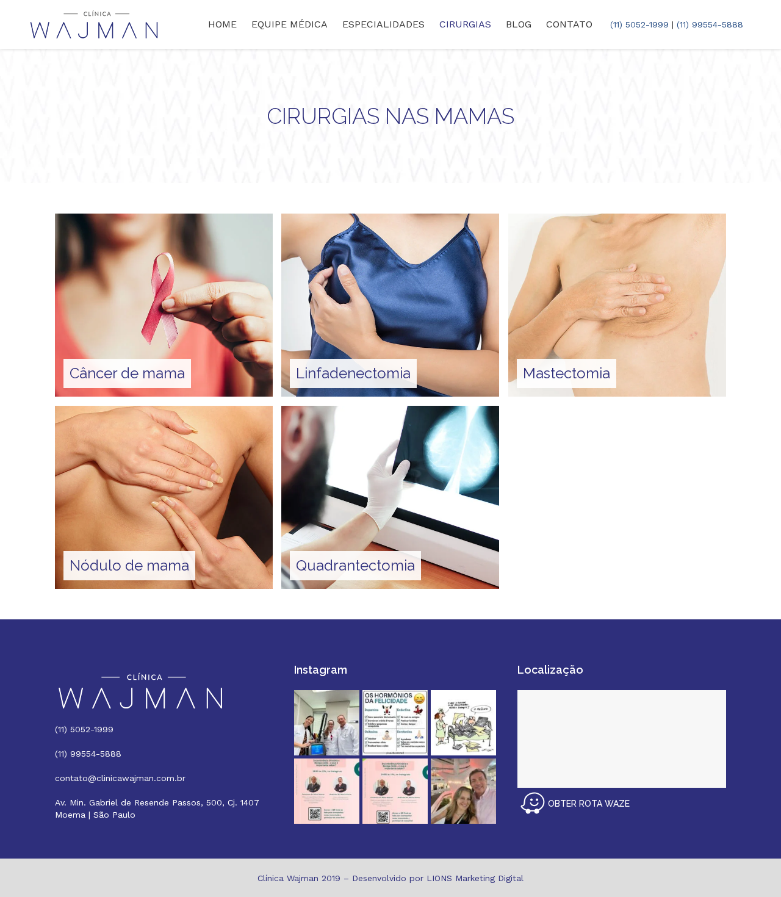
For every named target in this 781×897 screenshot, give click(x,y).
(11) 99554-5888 (710, 24)
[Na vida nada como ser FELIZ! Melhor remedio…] (395, 722)
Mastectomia (566, 373)
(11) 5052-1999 (639, 24)
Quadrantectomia (355, 565)
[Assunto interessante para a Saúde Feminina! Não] (395, 791)
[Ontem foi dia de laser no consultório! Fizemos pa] (326, 722)
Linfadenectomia (353, 373)
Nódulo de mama (129, 565)
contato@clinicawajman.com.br (120, 778)
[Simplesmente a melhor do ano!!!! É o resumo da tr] (463, 722)
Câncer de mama (127, 373)
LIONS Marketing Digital (475, 878)
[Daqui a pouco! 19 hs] (326, 791)
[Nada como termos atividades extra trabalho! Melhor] (463, 791)
